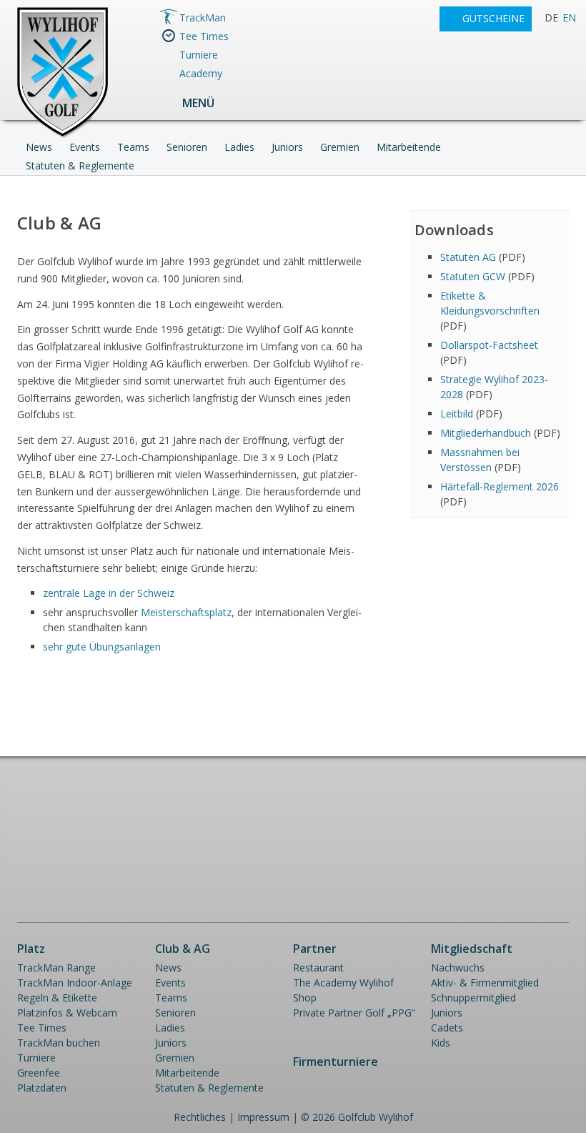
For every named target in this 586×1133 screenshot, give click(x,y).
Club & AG (182, 948)
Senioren (187, 147)
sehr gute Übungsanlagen (102, 646)
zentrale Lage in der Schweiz (108, 593)
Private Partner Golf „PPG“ (354, 1012)
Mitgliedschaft (471, 948)
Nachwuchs (458, 967)
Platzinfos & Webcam (67, 1012)
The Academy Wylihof (343, 982)
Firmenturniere (335, 1061)
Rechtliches (200, 1117)
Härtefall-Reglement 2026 (499, 486)
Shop (305, 997)
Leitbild (456, 413)
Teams (133, 147)
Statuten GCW (472, 276)
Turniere (198, 54)
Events (84, 147)
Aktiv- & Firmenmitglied (485, 982)
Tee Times (204, 36)
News (39, 147)
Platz (31, 948)
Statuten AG (468, 257)
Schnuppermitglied (473, 997)
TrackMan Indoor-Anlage (74, 982)
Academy (200, 73)
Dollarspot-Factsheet (489, 345)
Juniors (287, 147)
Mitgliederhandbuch (485, 433)
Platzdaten (41, 1087)
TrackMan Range (56, 967)
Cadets (447, 1027)
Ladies (239, 147)
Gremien (339, 147)
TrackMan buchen (58, 1042)
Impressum (263, 1117)
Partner (315, 948)
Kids (440, 1042)
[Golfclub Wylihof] (62, 135)
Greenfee (38, 1072)
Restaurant (318, 967)
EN (569, 17)
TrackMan (202, 17)
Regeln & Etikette (57, 997)
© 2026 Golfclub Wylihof (357, 1117)
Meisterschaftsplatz (186, 612)
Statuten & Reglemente (80, 165)
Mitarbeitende (409, 147)
